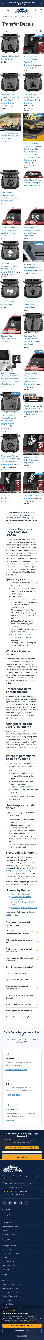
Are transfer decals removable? (19, 1004)
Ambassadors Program (14, 1187)
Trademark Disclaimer (10, 1227)
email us (34, 882)
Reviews (5, 1269)
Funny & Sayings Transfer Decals (24, 907)
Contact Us (6, 1249)
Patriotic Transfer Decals (20, 894)
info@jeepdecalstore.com (16, 1069)
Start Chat (10, 1120)
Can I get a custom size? (16, 973)
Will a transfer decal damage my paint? (19, 941)
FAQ (16, 914)
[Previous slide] (2, 3)
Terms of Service (9, 1219)
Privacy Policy (7, 1215)
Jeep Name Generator (11, 1288)
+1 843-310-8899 (13, 1095)
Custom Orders (8, 1304)
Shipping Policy (8, 1235)
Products (13, 17)
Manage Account (9, 1246)
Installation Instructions (11, 1284)
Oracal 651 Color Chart (11, 1296)
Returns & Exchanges (10, 1253)
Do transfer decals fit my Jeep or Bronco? (19, 996)
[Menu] (3, 10)
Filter (7, 31)
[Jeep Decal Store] (12, 1168)
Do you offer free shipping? (17, 1017)
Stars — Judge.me (19, 1191)
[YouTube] (15, 1203)
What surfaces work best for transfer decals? (18, 987)
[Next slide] (41, 3)
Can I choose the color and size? (19, 967)
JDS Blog (6, 1280)
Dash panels (16, 787)
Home (4, 17)
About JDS (6, 1300)
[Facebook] (4, 1203)
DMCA (4, 1231)
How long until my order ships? (19, 1010)
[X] (10, 1203)
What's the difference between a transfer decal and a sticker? (19, 932)
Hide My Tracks (22, 1331)
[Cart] (41, 10)
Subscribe (22, 1157)
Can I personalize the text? (17, 980)
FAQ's (4, 1257)
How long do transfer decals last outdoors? (19, 959)
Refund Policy (7, 1223)
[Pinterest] (21, 1203)
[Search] (8, 10)
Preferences (22, 1335)
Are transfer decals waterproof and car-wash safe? (19, 950)
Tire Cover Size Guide (11, 1292)
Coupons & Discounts (11, 1261)
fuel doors (29, 787)
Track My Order (8, 1265)
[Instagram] (26, 1203)
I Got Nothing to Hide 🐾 (22, 1325)
